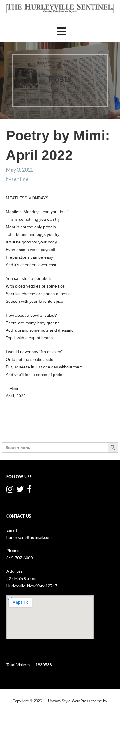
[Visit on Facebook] (29, 490)
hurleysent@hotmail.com (29, 537)
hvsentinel (18, 179)
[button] (61, 31)
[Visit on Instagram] (9, 490)
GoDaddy (60, 712)
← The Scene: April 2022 (23, 426)
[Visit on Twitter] (20, 490)
